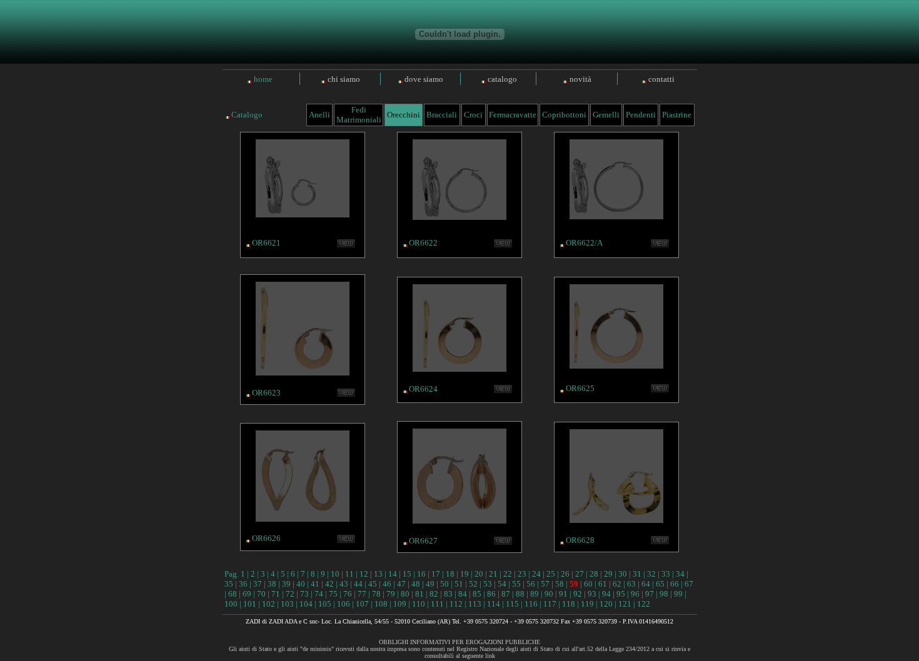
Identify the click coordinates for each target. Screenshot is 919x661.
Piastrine (676, 114)
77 (362, 594)
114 (493, 604)
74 (318, 594)
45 (372, 584)
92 (577, 594)
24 (536, 574)
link (490, 655)
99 (678, 594)
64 (645, 584)
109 (399, 604)
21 (493, 574)
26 (565, 574)
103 (287, 604)
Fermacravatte (512, 114)
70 (261, 594)
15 (407, 574)
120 (606, 604)
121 (624, 604)
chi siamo (344, 79)
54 (502, 584)
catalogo (502, 79)
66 (674, 584)
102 (268, 604)
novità (580, 79)
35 (228, 584)
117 (549, 604)
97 (649, 594)
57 (545, 584)
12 (363, 574)
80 (405, 594)
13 (378, 574)
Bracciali (441, 114)
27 (579, 574)
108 (381, 604)
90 (549, 594)
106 (343, 604)
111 (437, 604)
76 (347, 594)
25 (550, 574)
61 (602, 584)
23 (522, 574)
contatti (661, 79)
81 (419, 594)
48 (415, 584)
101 (249, 604)
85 (477, 594)
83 (448, 594)
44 (358, 584)
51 (458, 584)
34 (680, 574)
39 (286, 584)
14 (392, 574)
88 (520, 594)
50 (444, 584)
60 (588, 584)
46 (387, 584)
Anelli (319, 114)
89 (534, 594)
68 (232, 594)
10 (335, 574)
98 (664, 594)
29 (608, 574)
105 (324, 604)
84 (462, 594)
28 (594, 574)
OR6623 (266, 392)
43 (343, 584)
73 (304, 594)
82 (433, 594)
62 (617, 584)
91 (563, 594)
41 (315, 584)
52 (473, 584)
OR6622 (423, 242)
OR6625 (580, 388)
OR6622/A (584, 242)
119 (587, 604)
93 (592, 594)
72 (290, 594)
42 (329, 584)
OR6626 (266, 538)
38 (272, 584)
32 (651, 574)
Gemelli (606, 114)
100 (231, 604)
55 (516, 584)
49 (430, 584)
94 (606, 594)
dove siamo (423, 79)
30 (622, 574)
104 (306, 604)
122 (643, 604)
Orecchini (403, 114)
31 (637, 574)
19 (464, 574)
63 (631, 584)
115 (512, 604)
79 (390, 594)
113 (474, 604)
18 (450, 574)
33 (665, 574)
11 (349, 574)
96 (635, 594)
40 (300, 584)
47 (401, 584)
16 (421, 574)
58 (559, 584)
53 (487, 584)
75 (333, 594)
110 (418, 604)
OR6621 (266, 242)
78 (376, 594)
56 (530, 584)
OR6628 (580, 540)
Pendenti (641, 114)
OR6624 (423, 389)
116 (531, 604)
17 (435, 574)
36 (243, 584)
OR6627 (423, 540)
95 (620, 594)
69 (247, 594)
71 (275, 594)
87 (505, 594)
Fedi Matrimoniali (358, 114)
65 (660, 584)
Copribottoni (564, 114)
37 (257, 584)
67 (689, 584)
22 (507, 574)
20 (479, 574)
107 (362, 604)
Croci (473, 114)
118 (568, 604)
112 (456, 604)
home (263, 79)
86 (491, 594)
